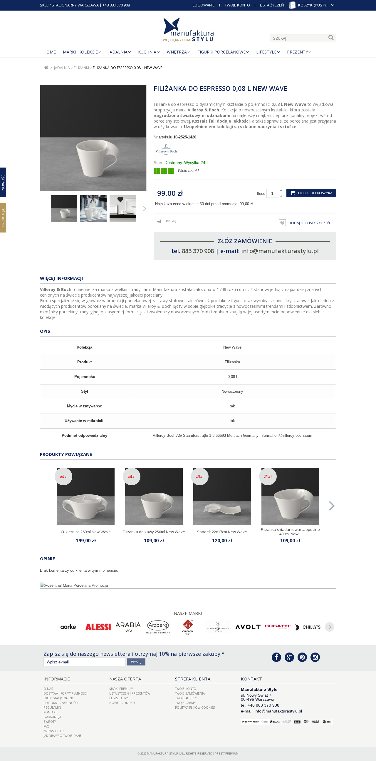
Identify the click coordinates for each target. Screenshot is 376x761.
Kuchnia (147, 52)
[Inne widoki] (41, 208)
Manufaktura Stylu (162, 753)
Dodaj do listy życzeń (309, 222)
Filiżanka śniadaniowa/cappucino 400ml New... (290, 531)
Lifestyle (266, 52)
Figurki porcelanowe (221, 52)
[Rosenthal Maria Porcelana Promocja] (188, 585)
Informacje (56, 679)
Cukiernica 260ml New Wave (86, 531)
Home (49, 52)
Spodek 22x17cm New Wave (222, 531)
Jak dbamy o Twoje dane (62, 736)
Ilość (261, 193)
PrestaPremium (227, 753)
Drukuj (171, 221)
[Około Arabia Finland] (128, 627)
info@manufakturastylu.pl (280, 251)
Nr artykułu (163, 137)
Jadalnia (117, 52)
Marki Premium (121, 689)
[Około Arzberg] (158, 627)
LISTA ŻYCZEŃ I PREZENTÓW (129, 693)
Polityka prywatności (60, 703)
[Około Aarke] (68, 627)
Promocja (3, 217)
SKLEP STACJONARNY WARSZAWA (69, 5)
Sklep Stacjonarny (58, 698)
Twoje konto (185, 689)
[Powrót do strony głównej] (46, 67)
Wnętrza (177, 52)
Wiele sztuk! (188, 171)
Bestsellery (118, 698)
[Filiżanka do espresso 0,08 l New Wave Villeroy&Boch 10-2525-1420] (64, 208)
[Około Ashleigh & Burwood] (218, 627)
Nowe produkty (122, 703)
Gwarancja (52, 717)
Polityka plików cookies (195, 707)
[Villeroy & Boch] (245, 150)
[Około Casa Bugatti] (278, 627)
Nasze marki (188, 613)
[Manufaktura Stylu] (188, 30)
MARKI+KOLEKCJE (80, 52)
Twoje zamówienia (190, 693)
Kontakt (50, 712)
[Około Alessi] (98, 627)
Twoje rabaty (185, 703)
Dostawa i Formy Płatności (65, 693)
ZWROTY (49, 722)
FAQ (46, 726)
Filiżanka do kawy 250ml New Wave (154, 531)
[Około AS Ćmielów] (188, 627)
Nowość (3, 182)
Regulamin (52, 707)
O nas (48, 689)
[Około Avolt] (248, 627)
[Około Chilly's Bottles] (308, 627)
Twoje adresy (186, 698)
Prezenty (297, 52)
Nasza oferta (125, 679)
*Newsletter (53, 731)
